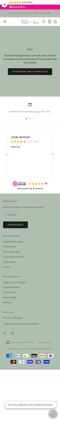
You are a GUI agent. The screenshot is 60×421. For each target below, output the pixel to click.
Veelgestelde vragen (13, 241)
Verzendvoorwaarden (13, 256)
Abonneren (15, 224)
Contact (7, 267)
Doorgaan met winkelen (30, 71)
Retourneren (9, 246)
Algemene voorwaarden (14, 282)
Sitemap (7, 302)
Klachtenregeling (11, 287)
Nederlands (44, 342)
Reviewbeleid (9, 297)
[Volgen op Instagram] (12, 333)
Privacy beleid (9, 292)
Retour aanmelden (12, 251)
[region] (30, 108)
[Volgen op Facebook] (4, 333)
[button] (53, 414)
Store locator (9, 262)
